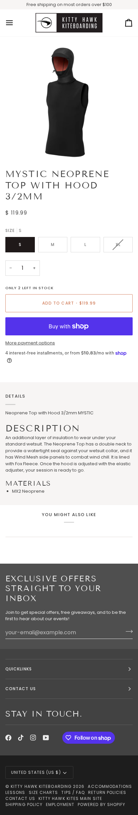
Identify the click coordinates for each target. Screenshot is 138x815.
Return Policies (107, 792)
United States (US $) (36, 772)
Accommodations (110, 786)
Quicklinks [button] (18, 669)
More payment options (30, 343)
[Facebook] (8, 738)
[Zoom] (23, 146)
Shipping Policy (24, 804)
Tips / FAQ (73, 792)
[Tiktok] (20, 738)
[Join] (127, 631)
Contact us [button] (20, 688)
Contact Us (20, 798)
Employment (60, 804)
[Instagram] (33, 738)
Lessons (15, 792)
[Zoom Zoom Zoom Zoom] (69, 100)
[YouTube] (46, 738)
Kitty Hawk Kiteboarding (41, 786)
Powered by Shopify (101, 804)
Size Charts (43, 792)
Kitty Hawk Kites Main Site (70, 798)
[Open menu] (15, 23)
